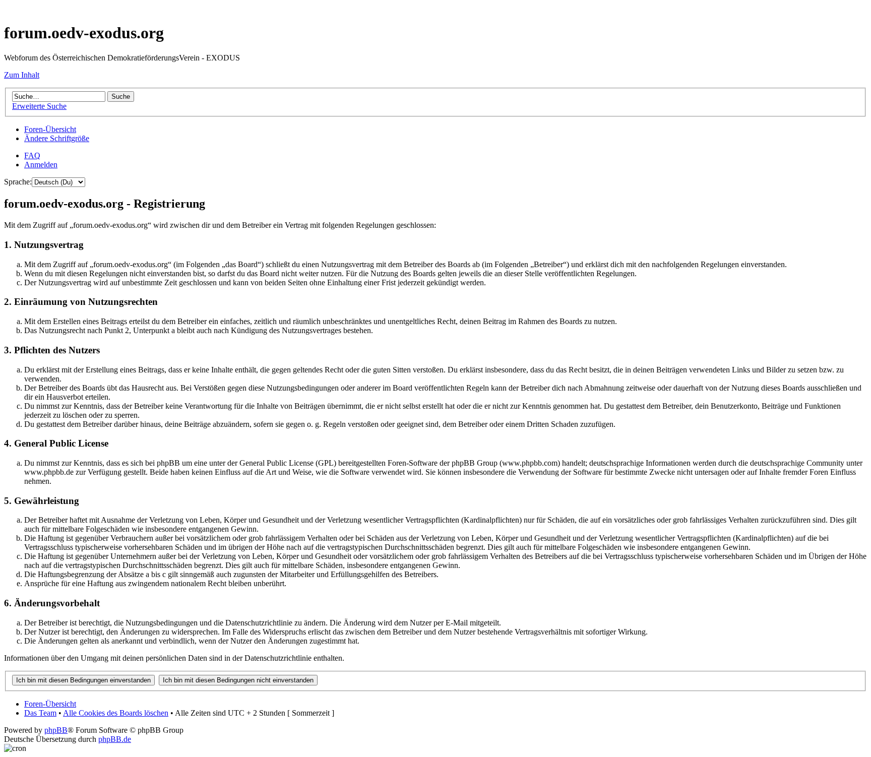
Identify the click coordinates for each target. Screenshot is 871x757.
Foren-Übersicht (50, 129)
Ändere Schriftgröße (56, 138)
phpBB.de (114, 739)
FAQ (32, 155)
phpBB (56, 730)
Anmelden (40, 164)
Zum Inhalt (21, 75)
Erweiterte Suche (39, 106)
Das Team (40, 713)
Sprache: (18, 181)
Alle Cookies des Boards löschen (115, 713)
